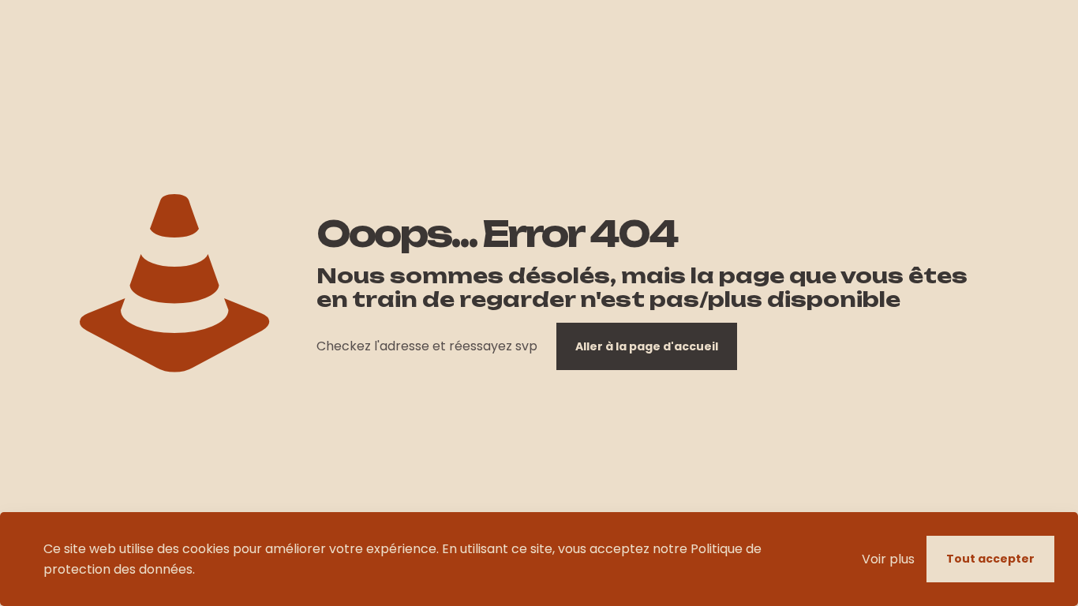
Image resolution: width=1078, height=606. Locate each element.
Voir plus (888, 559)
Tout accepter (990, 559)
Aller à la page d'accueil (646, 346)
